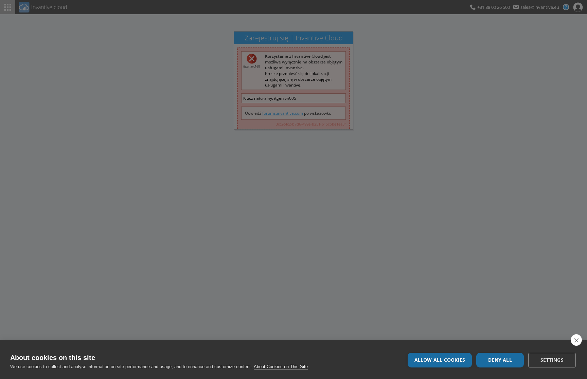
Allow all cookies (439, 360)
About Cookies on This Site (281, 366)
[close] (576, 340)
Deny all (500, 360)
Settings (552, 360)
